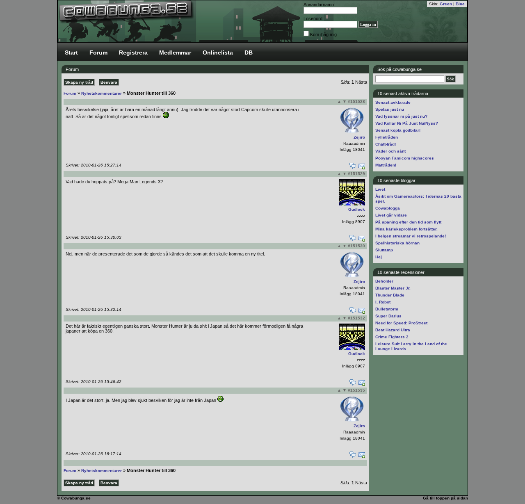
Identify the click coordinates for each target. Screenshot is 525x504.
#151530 (356, 246)
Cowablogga (387, 208)
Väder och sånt (390, 151)
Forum (98, 52)
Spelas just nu (389, 109)
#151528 (356, 101)
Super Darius (388, 316)
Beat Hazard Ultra (392, 330)
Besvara (108, 82)
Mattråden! (385, 165)
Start (71, 52)
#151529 (356, 173)
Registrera (133, 52)
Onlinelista (218, 52)
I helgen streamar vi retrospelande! (410, 236)
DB (248, 52)
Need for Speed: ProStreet (401, 323)
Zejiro (359, 137)
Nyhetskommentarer (101, 93)
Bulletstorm (386, 309)
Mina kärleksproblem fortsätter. (406, 229)
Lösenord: (314, 18)
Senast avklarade (393, 102)
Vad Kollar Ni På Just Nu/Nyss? (406, 123)
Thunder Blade (389, 295)
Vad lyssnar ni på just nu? (401, 116)
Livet (380, 189)
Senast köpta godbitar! (397, 130)
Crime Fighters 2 (392, 337)
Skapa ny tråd (79, 82)
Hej (378, 257)
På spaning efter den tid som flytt (408, 222)
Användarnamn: (319, 4)
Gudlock (356, 209)
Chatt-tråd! (385, 144)
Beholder (384, 281)
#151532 (356, 318)
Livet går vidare (391, 215)
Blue (460, 4)
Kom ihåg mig (323, 34)
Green (446, 4)
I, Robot (382, 302)
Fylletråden (386, 137)
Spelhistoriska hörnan (397, 243)
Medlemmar (175, 52)
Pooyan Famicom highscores (404, 158)
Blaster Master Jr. (393, 288)
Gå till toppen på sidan (445, 498)
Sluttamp (384, 250)
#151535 (356, 390)
